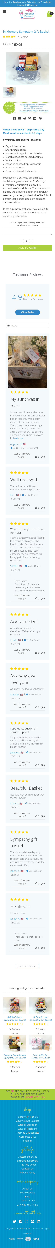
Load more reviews (27, 966)
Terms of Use (27, 1200)
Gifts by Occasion (27, 1124)
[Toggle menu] (4, 11)
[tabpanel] (15, 1016)
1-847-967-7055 (28, 1204)
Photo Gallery (27, 1192)
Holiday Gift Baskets (27, 1117)
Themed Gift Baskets (27, 1132)
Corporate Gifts (27, 1136)
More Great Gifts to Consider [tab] (28, 988)
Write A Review (27, 312)
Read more (18, 438)
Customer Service (27, 1156)
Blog (27, 1196)
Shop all (27, 1140)
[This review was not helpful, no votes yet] (42, 456)
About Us (27, 1188)
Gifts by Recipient (27, 1128)
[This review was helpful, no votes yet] (36, 456)
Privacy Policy (27, 1172)
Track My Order (27, 1164)
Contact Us (35, 1097)
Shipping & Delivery (27, 1160)
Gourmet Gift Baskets (27, 1120)
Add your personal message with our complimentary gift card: (27, 223)
